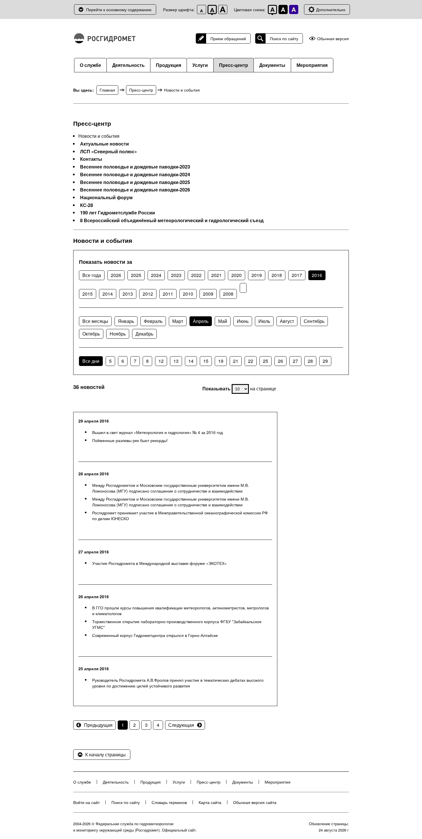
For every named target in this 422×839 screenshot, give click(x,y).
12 (161, 361)
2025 (136, 275)
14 (190, 361)
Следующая (181, 725)
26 (280, 361)
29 (325, 361)
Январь (126, 321)
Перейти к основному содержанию (119, 9)
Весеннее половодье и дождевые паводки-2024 (135, 174)
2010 (188, 293)
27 (295, 361)
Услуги (200, 65)
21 (235, 361)
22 (250, 361)
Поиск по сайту (284, 38)
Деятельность (128, 65)
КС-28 (86, 205)
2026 (116, 275)
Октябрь (91, 333)
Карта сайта (210, 802)
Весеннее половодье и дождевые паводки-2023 (135, 167)
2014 (107, 293)
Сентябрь (314, 321)
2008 (228, 293)
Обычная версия (333, 38)
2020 (236, 275)
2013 (128, 293)
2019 (256, 275)
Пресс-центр (233, 65)
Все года (91, 275)
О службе (90, 65)
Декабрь (144, 333)
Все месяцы (95, 321)
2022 (196, 275)
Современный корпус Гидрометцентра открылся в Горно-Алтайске (155, 635)
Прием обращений (228, 38)
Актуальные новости (104, 144)
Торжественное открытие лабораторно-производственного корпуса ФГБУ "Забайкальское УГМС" (177, 624)
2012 (148, 293)
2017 (297, 275)
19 (220, 361)
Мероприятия (312, 65)
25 (265, 361)
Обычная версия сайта (254, 802)
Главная (107, 90)
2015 (87, 293)
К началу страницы (105, 754)
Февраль (153, 321)
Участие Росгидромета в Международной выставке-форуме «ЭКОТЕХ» (159, 563)
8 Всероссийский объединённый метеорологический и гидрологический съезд (172, 220)
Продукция (168, 65)
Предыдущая (98, 725)
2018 (277, 275)
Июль (264, 321)
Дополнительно (330, 9)
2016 (317, 275)
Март (177, 321)
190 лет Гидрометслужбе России (117, 213)
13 (176, 361)
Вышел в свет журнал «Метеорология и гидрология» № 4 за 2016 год (157, 432)
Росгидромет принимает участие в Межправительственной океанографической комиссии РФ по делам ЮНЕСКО (180, 515)
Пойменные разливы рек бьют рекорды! (130, 440)
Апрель (200, 321)
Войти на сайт (86, 802)
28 (310, 361)
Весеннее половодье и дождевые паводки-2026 (135, 190)
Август (287, 321)
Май (222, 321)
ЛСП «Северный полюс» (108, 151)
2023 (176, 275)
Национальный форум (106, 197)
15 (205, 361)
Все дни (90, 361)
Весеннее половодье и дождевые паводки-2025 (135, 182)
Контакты (91, 159)
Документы (272, 65)
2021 (216, 275)
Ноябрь (118, 333)
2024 (156, 275)
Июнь (243, 321)
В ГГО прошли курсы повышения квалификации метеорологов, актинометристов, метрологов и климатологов (180, 610)
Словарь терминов (169, 802)
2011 (168, 293)
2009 (208, 293)
